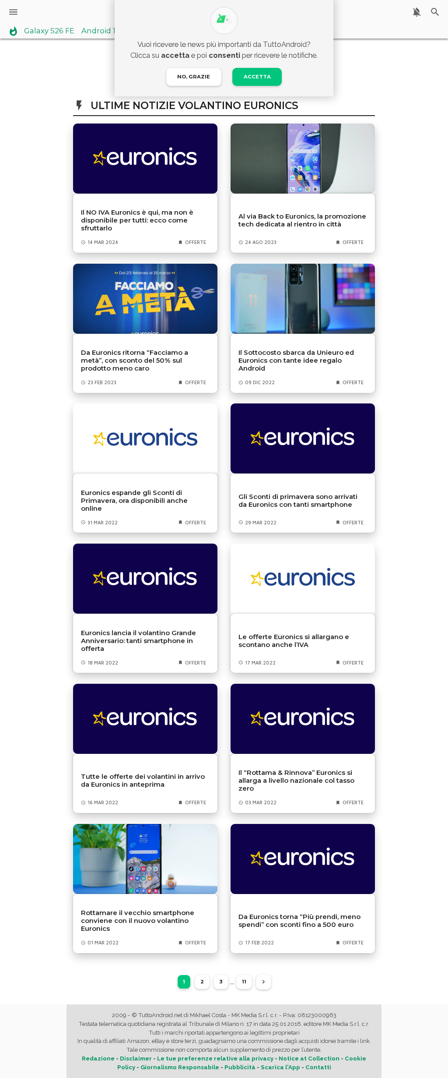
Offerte (195, 242)
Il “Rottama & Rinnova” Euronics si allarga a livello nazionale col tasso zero (296, 780)
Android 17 (100, 31)
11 (244, 982)
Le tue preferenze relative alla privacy (215, 1058)
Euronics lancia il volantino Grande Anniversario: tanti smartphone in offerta (138, 641)
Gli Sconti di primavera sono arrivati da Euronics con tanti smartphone (297, 501)
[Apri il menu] (13, 12)
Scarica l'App (280, 1067)
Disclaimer (136, 1058)
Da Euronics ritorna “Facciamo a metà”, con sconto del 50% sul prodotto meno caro (134, 360)
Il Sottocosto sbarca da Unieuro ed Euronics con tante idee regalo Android (296, 360)
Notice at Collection (309, 1058)
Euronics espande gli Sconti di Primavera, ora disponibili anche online (134, 500)
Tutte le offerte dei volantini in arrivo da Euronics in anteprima (143, 780)
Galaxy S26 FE (49, 31)
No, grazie (193, 77)
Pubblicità (240, 1067)
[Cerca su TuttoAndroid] (435, 12)
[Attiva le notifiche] (416, 12)
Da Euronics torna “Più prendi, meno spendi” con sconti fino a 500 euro (299, 921)
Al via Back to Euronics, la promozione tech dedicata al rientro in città (302, 220)
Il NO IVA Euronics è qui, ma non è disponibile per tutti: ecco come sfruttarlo (137, 220)
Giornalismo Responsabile (179, 1067)
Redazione (98, 1058)
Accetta (257, 77)
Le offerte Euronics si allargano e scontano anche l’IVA (293, 641)
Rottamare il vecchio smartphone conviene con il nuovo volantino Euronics (137, 921)
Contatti (318, 1067)
